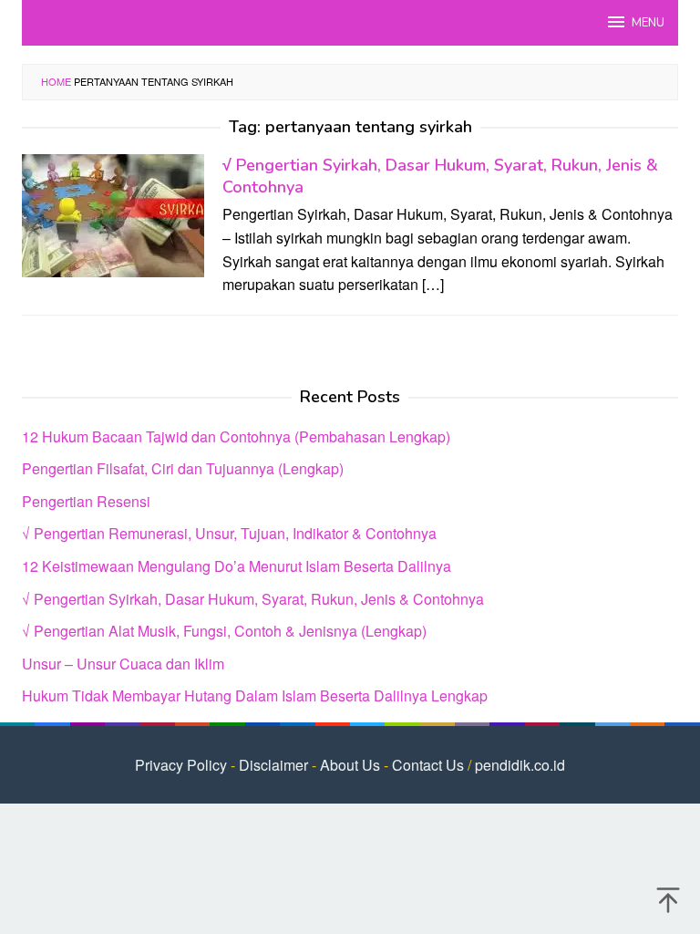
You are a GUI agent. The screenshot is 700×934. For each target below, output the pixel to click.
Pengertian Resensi (86, 501)
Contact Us (428, 764)
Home (56, 81)
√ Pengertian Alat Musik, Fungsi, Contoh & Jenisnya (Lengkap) (224, 630)
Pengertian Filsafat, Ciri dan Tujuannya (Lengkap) (183, 468)
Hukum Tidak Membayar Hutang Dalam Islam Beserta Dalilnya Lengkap (255, 695)
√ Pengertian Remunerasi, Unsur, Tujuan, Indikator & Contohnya (229, 533)
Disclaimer (273, 764)
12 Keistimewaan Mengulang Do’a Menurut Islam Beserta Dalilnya (236, 565)
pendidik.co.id (520, 764)
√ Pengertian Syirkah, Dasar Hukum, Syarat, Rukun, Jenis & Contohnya (253, 598)
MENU (648, 23)
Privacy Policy (181, 764)
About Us (350, 764)
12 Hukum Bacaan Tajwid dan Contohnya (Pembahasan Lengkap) (236, 436)
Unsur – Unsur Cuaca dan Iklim (123, 663)
